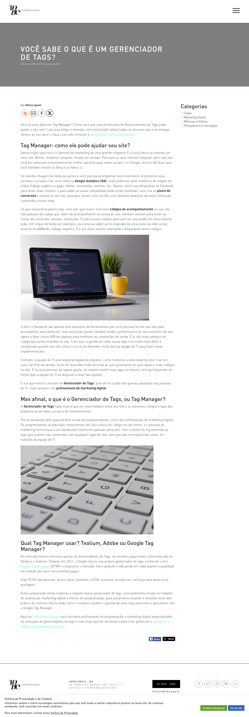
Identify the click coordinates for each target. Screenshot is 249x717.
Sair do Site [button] (236, 708)
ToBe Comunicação (46, 616)
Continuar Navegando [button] (214, 708)
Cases (188, 113)
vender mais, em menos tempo (112, 134)
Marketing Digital (195, 117)
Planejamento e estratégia (200, 125)
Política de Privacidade (64, 712)
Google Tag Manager (35, 566)
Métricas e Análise (29, 64)
